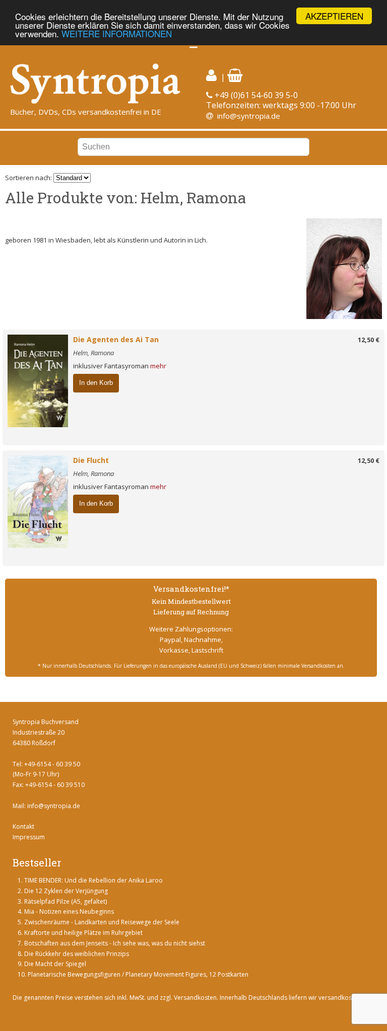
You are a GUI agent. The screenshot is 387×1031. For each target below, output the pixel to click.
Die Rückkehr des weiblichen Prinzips (76, 953)
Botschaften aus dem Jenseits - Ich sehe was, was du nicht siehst (114, 943)
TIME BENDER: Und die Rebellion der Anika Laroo (93, 880)
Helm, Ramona (93, 352)
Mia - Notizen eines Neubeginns (69, 911)
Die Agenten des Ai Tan (116, 339)
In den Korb (96, 382)
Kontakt (23, 826)
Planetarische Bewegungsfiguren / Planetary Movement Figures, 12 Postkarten (138, 974)
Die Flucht (91, 460)
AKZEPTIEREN (334, 16)
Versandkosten (195, 997)
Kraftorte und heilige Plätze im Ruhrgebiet (83, 932)
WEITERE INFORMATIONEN (116, 33)
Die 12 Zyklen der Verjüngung (66, 891)
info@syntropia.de (248, 116)
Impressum (29, 837)
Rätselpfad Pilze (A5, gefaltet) (65, 901)
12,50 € (368, 339)
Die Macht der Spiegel (55, 964)
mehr (158, 365)
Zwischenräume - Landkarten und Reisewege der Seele (101, 922)
